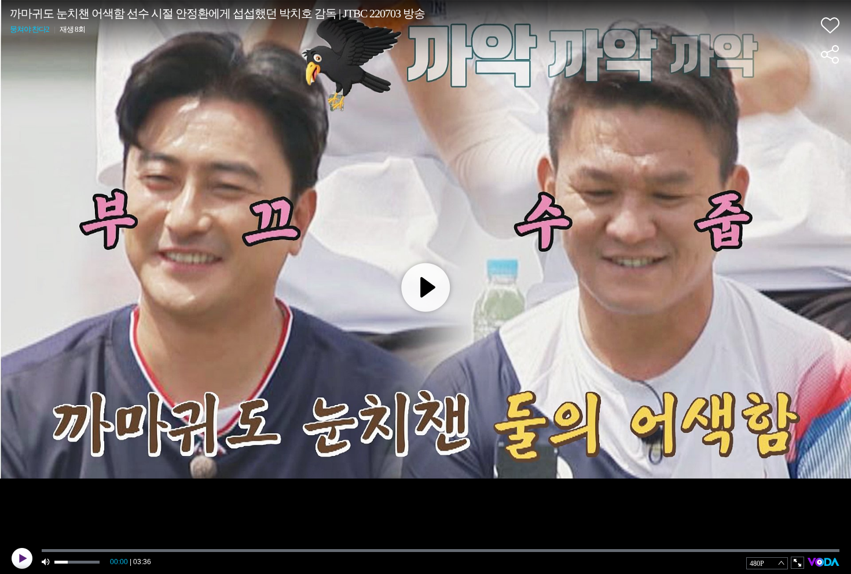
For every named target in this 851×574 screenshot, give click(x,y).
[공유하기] (830, 54)
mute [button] (46, 562)
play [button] (22, 558)
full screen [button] (797, 563)
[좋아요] (830, 25)
